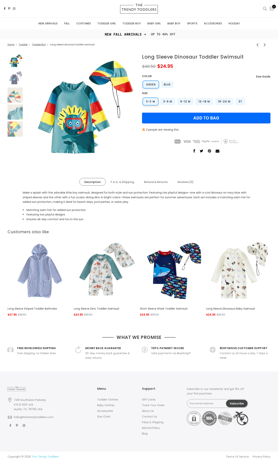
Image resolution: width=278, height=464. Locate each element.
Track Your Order (153, 405)
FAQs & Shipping (152, 422)
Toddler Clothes (107, 399)
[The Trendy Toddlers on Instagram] (14, 8)
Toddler (23, 44)
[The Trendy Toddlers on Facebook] (4, 8)
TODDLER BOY (132, 23)
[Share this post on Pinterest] (209, 151)
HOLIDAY (234, 23)
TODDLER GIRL (106, 23)
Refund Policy (151, 428)
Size (145, 93)
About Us (148, 411)
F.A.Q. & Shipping (122, 182)
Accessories (105, 411)
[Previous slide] (262, 231)
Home (11, 44)
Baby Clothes (106, 405)
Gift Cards (148, 399)
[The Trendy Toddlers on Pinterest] (9, 8)
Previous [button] (33, 109)
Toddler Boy (39, 44)
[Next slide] (268, 231)
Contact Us (149, 416)
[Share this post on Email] (217, 151)
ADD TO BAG (206, 118)
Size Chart (104, 416)
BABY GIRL (154, 23)
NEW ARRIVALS (47, 23)
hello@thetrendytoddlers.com (34, 417)
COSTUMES (83, 23)
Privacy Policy (261, 457)
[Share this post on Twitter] (201, 151)
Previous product (256, 44)
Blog (145, 433)
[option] (80, 109)
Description (92, 182)
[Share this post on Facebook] (194, 151)
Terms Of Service (237, 457)
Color (147, 76)
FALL (67, 23)
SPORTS (192, 23)
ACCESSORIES (213, 23)
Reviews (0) (186, 182)
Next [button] (126, 109)
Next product (265, 44)
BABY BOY (173, 23)
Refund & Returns (156, 182)
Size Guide (263, 76)
